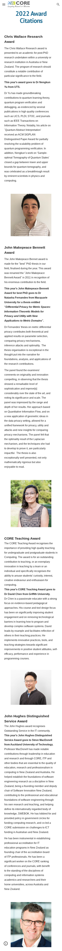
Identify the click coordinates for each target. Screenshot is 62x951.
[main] (31, 17)
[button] (4, 4)
